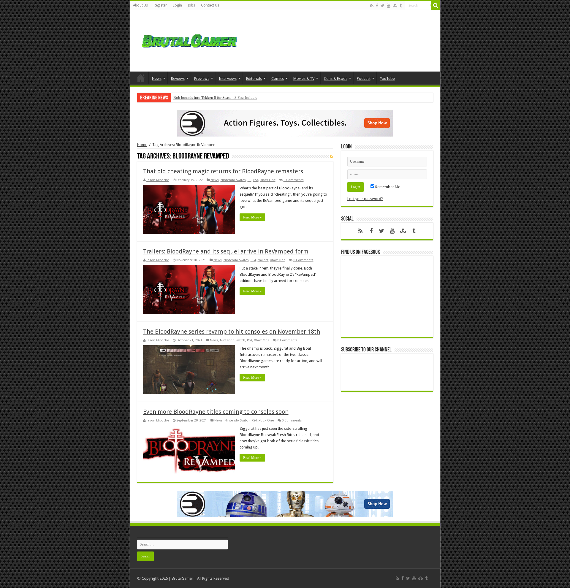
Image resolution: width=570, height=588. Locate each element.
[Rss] (372, 5)
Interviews (228, 78)
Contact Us (210, 5)
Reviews (178, 78)
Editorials (254, 78)
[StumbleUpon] (395, 5)
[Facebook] (377, 5)
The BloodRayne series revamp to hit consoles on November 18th (231, 331)
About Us (140, 5)
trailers (263, 260)
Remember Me (387, 187)
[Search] (435, 5)
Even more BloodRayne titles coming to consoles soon (216, 411)
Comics (277, 78)
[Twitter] (382, 5)
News (157, 78)
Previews (201, 78)
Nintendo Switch (233, 180)
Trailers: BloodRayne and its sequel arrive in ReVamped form (225, 251)
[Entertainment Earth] (285, 123)
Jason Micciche (158, 180)
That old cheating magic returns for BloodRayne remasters (223, 171)
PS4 (256, 180)
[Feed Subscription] (331, 156)
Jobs (191, 5)
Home (140, 78)
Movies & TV (303, 78)
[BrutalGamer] (189, 40)
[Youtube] (388, 5)
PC (249, 180)
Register (160, 5)
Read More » (252, 217)
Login (177, 5)
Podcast (363, 78)
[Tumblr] (401, 5)
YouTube (387, 78)
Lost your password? (365, 198)
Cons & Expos (335, 78)
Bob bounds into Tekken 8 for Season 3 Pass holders (215, 97)
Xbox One (268, 180)
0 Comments (294, 180)
